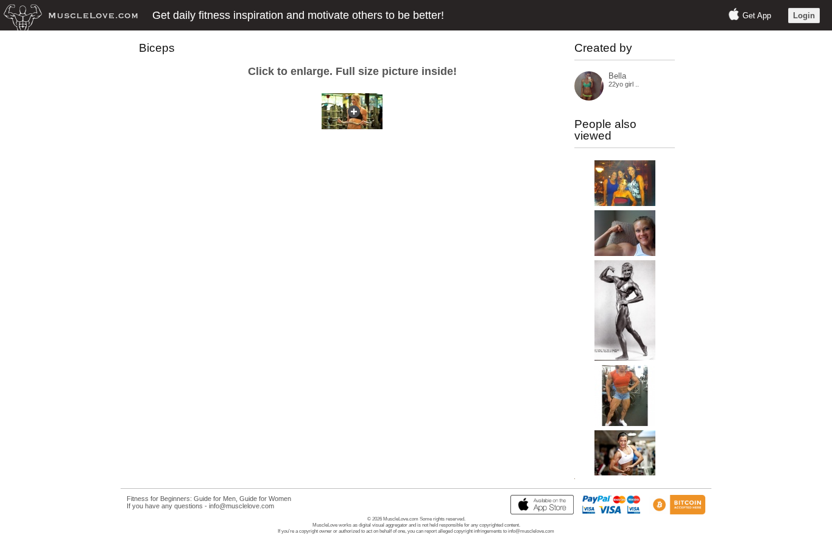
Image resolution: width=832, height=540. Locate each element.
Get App (756, 15)
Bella (617, 75)
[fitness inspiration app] (539, 512)
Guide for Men (215, 498)
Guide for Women (265, 498)
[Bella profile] (589, 97)
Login (804, 15)
